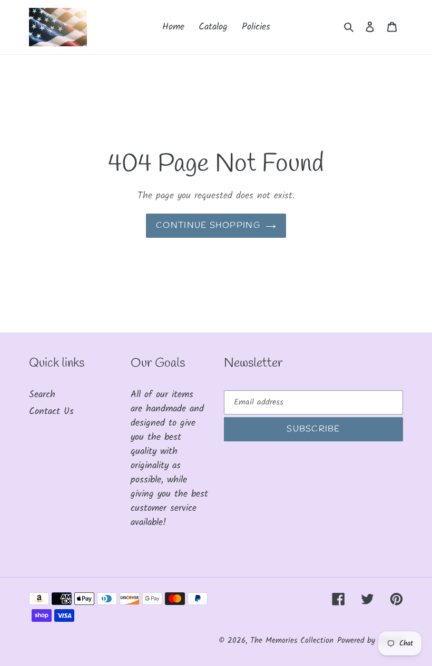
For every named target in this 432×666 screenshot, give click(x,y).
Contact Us (51, 411)
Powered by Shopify (370, 640)
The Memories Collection (291, 640)
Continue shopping (208, 225)
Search (42, 394)
